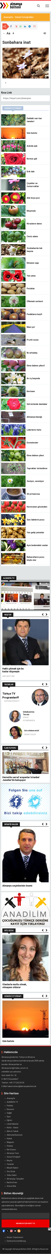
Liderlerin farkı (34, 430)
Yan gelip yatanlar (35, 532)
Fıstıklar (31, 288)
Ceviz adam (32, 236)
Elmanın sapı (33, 263)
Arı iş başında (33, 378)
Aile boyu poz (33, 198)
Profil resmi (32, 340)
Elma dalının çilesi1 (36, 365)
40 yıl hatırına (33, 494)
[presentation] (43, 615)
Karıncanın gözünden (37, 507)
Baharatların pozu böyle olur (35, 558)
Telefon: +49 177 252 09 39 (13, 1078)
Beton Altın (29, 731)
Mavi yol (31, 327)
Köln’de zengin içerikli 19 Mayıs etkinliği (23, 777)
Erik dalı (30, 171)
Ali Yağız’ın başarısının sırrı (14, 670)
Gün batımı (32, 133)
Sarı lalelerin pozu (35, 519)
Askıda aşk (32, 146)
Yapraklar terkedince (37, 468)
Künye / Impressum (15, 1233)
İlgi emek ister (10, 982)
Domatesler (32, 442)
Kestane (31, 391)
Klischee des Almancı (28, 714)
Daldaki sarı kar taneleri (34, 120)
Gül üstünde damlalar (37, 404)
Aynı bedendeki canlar (37, 545)
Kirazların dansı (34, 223)
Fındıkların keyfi (34, 314)
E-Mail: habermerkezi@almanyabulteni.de (19, 1082)
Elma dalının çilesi (35, 455)
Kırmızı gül (32, 159)
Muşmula (31, 211)
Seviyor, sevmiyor (35, 481)
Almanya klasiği (34, 417)
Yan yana (31, 276)
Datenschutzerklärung (16, 1237)
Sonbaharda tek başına (34, 249)
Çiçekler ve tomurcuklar (33, 184)
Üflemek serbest (35, 301)
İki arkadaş (32, 353)
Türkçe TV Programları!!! (10, 695)
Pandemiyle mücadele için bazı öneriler (23, 883)
